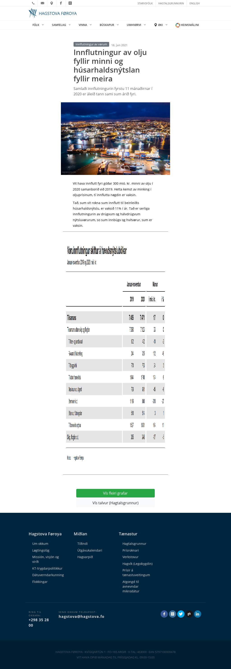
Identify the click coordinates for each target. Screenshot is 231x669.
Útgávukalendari (89, 550)
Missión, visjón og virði (45, 559)
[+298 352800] (33, 3)
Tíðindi (82, 543)
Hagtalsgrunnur (134, 543)
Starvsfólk (145, 3)
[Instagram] (70, 3)
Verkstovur (130, 557)
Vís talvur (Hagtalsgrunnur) (115, 502)
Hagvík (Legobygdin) (137, 563)
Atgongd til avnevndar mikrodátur (130, 586)
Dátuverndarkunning (48, 575)
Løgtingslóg (40, 550)
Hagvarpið (85, 557)
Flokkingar (40, 582)
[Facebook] (60, 3)
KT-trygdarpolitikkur (47, 568)
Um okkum (40, 543)
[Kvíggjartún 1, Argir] (51, 3)
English (194, 3)
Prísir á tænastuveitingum (136, 572)
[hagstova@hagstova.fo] (42, 3)
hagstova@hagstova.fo (81, 616)
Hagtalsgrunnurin (171, 3)
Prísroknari (130, 550)
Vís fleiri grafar (115, 493)
